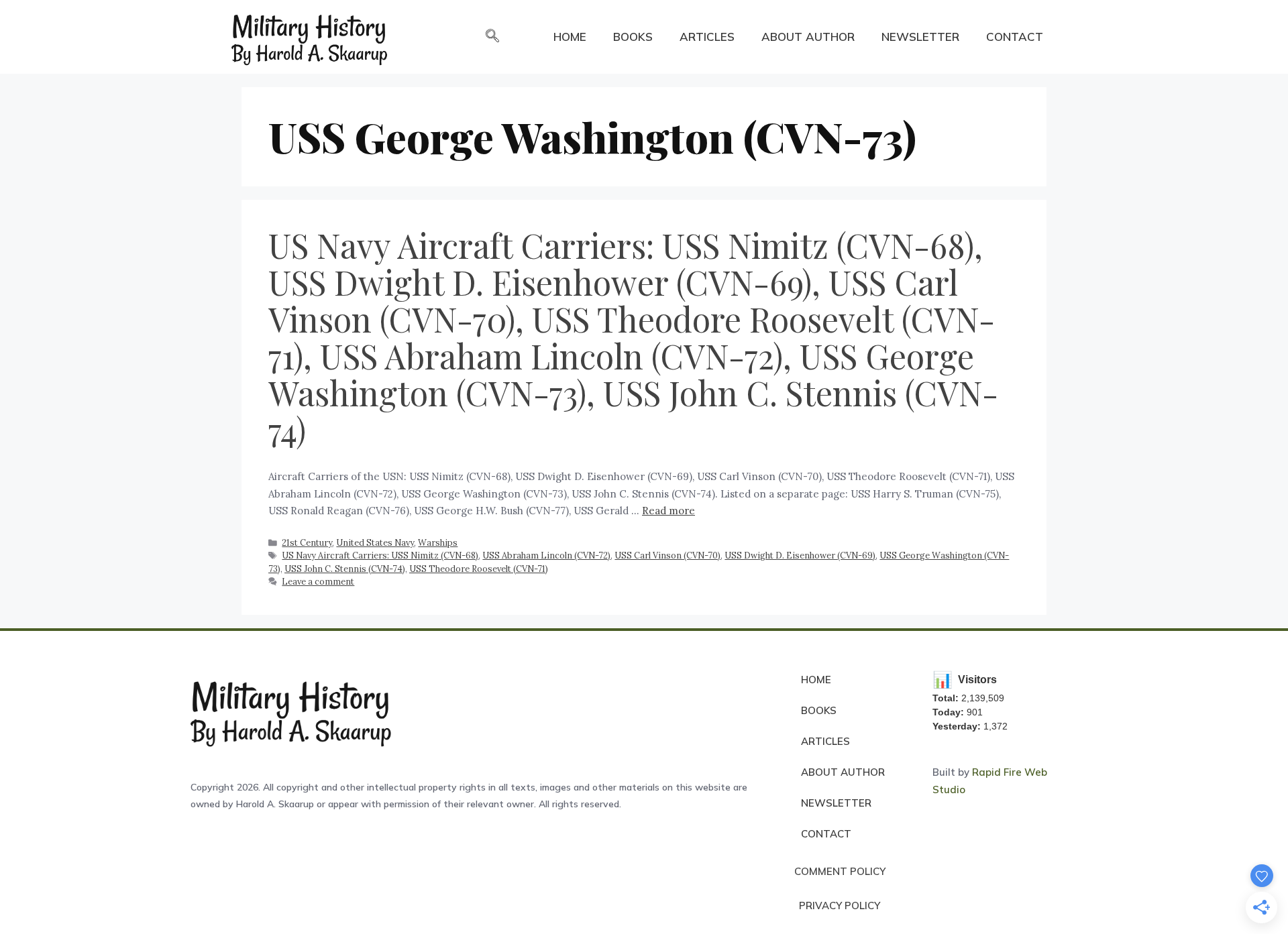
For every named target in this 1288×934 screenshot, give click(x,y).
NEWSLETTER (920, 37)
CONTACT (1014, 37)
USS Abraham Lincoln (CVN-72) (546, 555)
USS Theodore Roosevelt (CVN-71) (478, 568)
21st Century (307, 542)
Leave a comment (318, 581)
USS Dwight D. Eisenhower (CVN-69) (799, 555)
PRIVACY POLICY (839, 905)
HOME (569, 37)
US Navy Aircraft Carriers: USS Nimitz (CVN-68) (380, 555)
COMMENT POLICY (839, 871)
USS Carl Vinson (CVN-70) (667, 555)
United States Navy (375, 542)
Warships (438, 542)
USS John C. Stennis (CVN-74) (344, 568)
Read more (668, 510)
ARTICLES (707, 37)
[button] (492, 36)
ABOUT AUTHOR (808, 37)
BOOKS (633, 37)
